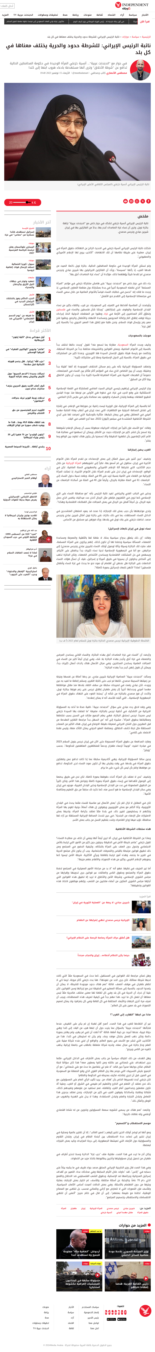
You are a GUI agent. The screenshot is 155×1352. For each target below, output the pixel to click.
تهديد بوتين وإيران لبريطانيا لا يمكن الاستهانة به (21, 517)
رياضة (75, 15)
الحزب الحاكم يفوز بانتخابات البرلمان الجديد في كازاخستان (20, 301)
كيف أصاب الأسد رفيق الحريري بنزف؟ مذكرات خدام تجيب (25, 387)
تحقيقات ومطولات (48, 15)
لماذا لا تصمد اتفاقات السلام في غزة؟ (22, 554)
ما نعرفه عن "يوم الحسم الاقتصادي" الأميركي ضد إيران (21, 319)
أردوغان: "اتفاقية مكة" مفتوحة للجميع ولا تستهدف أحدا (81, 1253)
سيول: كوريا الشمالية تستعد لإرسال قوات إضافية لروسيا (20, 267)
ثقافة (99, 15)
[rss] (106, 1312)
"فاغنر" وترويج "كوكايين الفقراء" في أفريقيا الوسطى (25, 350)
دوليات (31, 243)
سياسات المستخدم (90, 1307)
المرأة (63, 1208)
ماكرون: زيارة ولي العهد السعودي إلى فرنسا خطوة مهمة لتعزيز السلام (56, 21)
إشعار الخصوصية (91, 1312)
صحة (65, 15)
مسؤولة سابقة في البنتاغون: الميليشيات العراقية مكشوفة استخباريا (82, 1284)
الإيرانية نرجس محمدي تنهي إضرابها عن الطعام (103, 920)
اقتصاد (111, 15)
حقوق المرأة (142, 1212)
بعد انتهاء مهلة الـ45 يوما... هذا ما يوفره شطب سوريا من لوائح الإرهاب (26, 423)
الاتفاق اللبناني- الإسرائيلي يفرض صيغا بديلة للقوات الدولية (20, 498)
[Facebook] (125, 1312)
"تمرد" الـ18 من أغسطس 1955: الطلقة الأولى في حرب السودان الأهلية (20, 537)
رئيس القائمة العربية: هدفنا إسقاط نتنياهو (131, 1285)
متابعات (31, 277)
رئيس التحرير (93, 1318)
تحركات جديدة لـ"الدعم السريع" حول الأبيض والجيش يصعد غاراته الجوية (26, 375)
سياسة (133, 15)
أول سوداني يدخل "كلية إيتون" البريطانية (28, 338)
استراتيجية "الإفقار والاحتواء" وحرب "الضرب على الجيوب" (21, 573)
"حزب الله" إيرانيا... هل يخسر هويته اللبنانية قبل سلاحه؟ (26, 362)
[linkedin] (113, 1312)
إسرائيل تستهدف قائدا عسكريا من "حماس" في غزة (19, 233)
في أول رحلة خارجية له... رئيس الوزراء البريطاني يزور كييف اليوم (119, 21)
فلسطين (60, 309)
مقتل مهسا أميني (124, 1212)
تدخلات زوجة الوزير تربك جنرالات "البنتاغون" (28, 399)
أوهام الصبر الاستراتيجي (24, 478)
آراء (122, 15)
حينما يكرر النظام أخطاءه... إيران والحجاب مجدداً (103, 955)
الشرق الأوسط (28, 228)
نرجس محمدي (113, 1208)
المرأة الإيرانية (73, 463)
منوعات (88, 15)
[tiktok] (109, 1312)
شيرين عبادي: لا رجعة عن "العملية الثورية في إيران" (100, 903)
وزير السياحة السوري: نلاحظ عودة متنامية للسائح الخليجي (128, 1253)
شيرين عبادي (129, 1208)
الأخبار (145, 15)
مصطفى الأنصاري (116, 73)
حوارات (125, 36)
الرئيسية (146, 36)
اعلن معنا (94, 1328)
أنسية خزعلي (106, 1212)
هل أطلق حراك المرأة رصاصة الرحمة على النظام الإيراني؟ (97, 938)
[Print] (125, 201)
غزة (106, 313)
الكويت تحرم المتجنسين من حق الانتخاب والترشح (28, 411)
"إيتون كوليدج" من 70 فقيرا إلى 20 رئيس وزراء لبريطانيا (26, 436)
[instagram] (119, 1312)
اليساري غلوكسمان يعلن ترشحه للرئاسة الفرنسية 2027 (21, 250)
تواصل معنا (94, 1323)
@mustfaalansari (80, 73)
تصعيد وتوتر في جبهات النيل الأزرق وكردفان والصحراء (22, 284)
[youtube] (116, 1312)
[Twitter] (122, 1312)
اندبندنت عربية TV (23, 15)
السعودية (123, 344)
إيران (83, 1208)
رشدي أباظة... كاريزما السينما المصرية (25, 447)
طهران (74, 1208)
